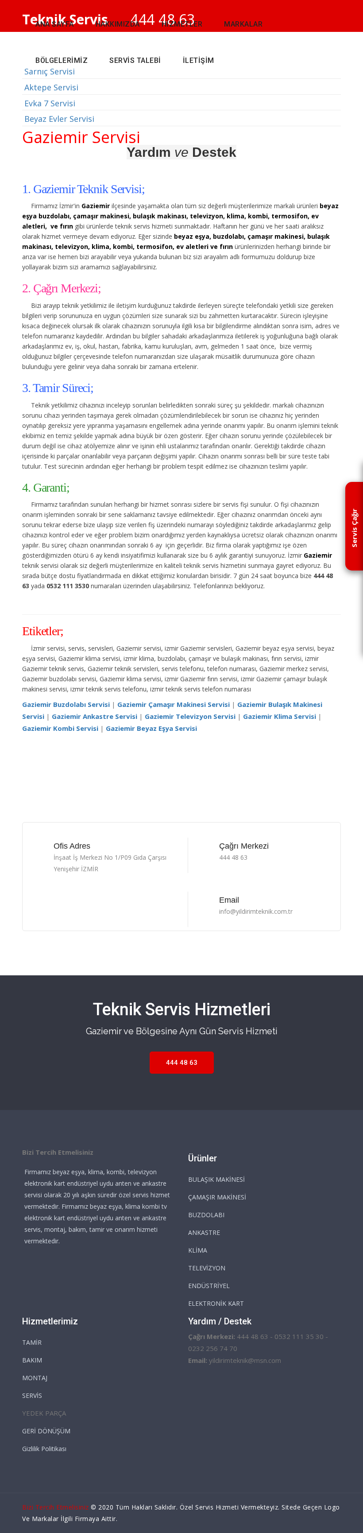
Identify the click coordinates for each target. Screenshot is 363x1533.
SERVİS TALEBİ (135, 60)
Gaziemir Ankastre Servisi (94, 716)
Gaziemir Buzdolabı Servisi (66, 704)
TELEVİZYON (206, 1268)
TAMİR (32, 1342)
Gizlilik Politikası (44, 1448)
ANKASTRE (204, 1232)
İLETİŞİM (198, 60)
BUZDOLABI (206, 1215)
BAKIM (32, 1360)
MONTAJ (34, 1378)
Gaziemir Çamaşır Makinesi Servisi (173, 704)
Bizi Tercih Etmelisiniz (55, 1507)
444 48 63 (181, 1063)
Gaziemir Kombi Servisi (60, 728)
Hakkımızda (118, 24)
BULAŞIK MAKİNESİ (216, 1179)
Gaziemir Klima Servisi (279, 716)
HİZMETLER (182, 24)
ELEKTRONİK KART (216, 1303)
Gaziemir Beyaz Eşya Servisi (151, 728)
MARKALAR (243, 24)
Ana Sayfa (54, 24)
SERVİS (32, 1395)
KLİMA (197, 1250)
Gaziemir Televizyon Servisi (190, 716)
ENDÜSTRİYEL (209, 1285)
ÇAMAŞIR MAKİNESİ (217, 1197)
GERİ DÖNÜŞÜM (46, 1431)
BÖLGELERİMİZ (61, 60)
